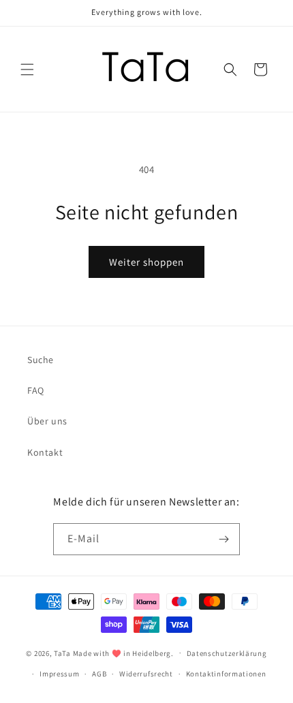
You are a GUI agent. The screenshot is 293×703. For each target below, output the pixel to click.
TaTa (62, 652)
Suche (40, 360)
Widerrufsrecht (146, 673)
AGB (99, 673)
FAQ (35, 390)
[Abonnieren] (224, 539)
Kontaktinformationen (226, 673)
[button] (27, 69)
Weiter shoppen (146, 261)
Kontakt (45, 452)
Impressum (59, 673)
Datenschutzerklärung (227, 653)
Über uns (47, 421)
